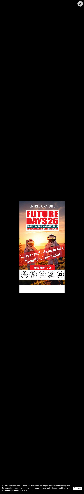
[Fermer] (80, 4)
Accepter (77, 488)
